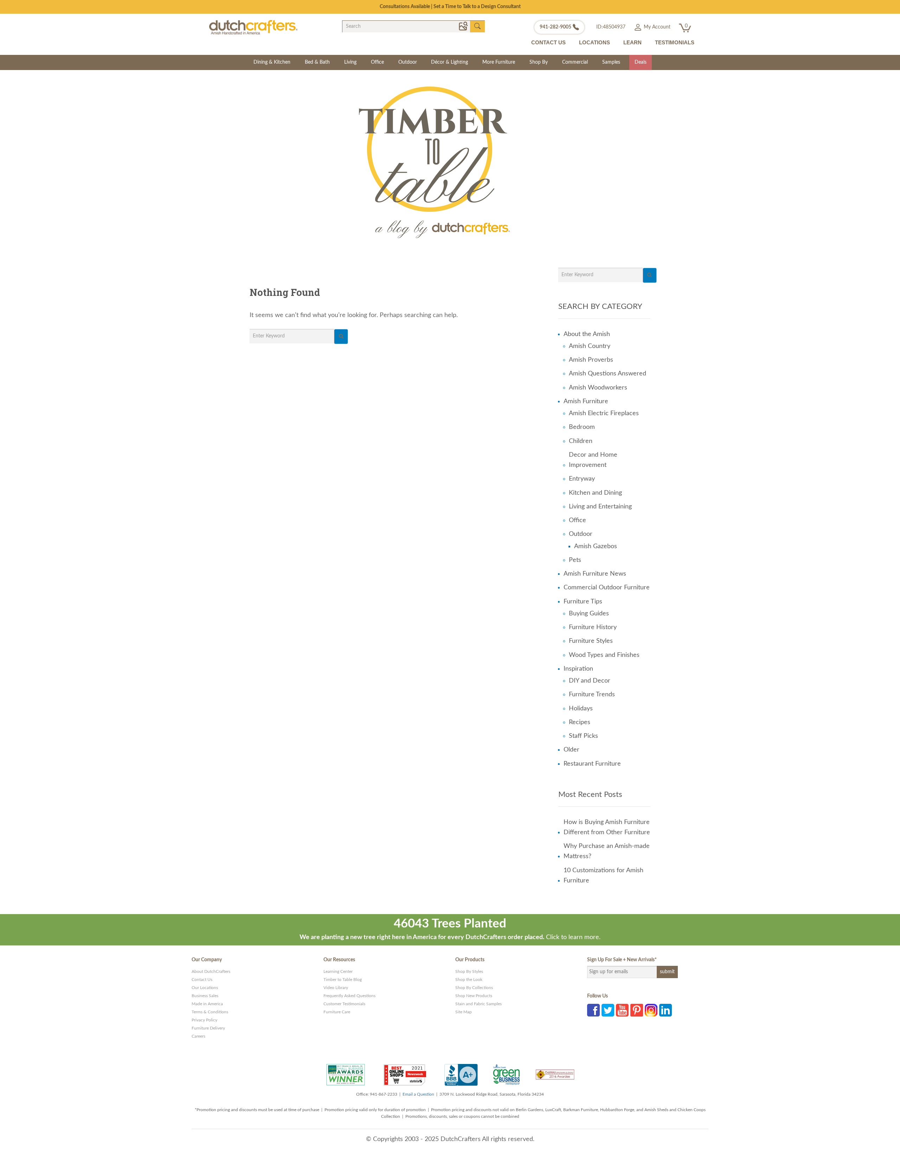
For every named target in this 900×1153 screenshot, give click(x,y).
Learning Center (338, 971)
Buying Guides (589, 613)
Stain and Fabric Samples (478, 1004)
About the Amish (587, 334)
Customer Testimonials (344, 1004)
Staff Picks (583, 736)
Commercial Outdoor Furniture (607, 587)
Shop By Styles (469, 971)
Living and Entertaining (600, 506)
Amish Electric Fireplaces (604, 413)
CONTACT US (548, 42)
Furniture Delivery (208, 1028)
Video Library (335, 988)
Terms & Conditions (210, 1012)
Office (377, 62)
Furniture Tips (583, 601)
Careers (198, 1036)
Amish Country (589, 346)
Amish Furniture (586, 401)
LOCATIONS (594, 42)
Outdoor (407, 62)
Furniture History (593, 627)
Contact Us (202, 979)
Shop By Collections (474, 988)
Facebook (593, 1010)
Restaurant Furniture (592, 764)
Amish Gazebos (595, 546)
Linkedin (665, 1010)
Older (571, 750)
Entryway (582, 479)
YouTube (622, 1010)
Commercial (575, 62)
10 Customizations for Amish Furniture (603, 875)
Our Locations (205, 988)
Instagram (651, 1010)
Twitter (608, 1010)
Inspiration (578, 669)
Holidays (581, 708)
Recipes (579, 722)
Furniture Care (336, 1012)
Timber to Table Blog (342, 979)
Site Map (463, 1012)
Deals (641, 62)
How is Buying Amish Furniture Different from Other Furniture (607, 827)
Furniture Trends (592, 694)
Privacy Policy (204, 1020)
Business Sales (205, 996)
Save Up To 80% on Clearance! (450, 6)
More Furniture (498, 62)
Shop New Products (473, 996)
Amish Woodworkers (598, 388)
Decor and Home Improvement (593, 460)
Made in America (207, 1004)
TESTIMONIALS (674, 42)
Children (580, 441)
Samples (611, 62)
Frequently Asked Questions (349, 996)
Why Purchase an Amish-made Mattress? (607, 851)
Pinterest (636, 1010)
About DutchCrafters (211, 971)
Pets (575, 560)
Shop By (538, 62)
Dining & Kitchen (271, 62)
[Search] (341, 336)
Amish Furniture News (595, 574)
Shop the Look (468, 979)
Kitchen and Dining (595, 493)
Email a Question (418, 1094)
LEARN (632, 42)
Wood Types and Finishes (604, 655)
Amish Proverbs (591, 360)
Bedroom (582, 427)
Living (350, 62)
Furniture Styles (591, 641)
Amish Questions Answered (607, 373)
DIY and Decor (589, 681)
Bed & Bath (317, 62)
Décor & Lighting (449, 62)
